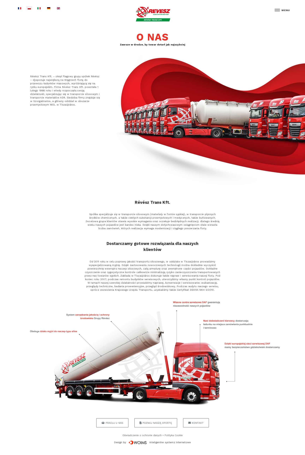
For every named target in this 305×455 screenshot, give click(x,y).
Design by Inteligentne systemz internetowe (152, 442)
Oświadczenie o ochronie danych (142, 435)
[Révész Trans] (152, 14)
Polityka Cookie (174, 435)
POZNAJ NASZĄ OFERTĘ (157, 422)
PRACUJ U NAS (114, 422)
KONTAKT (197, 422)
